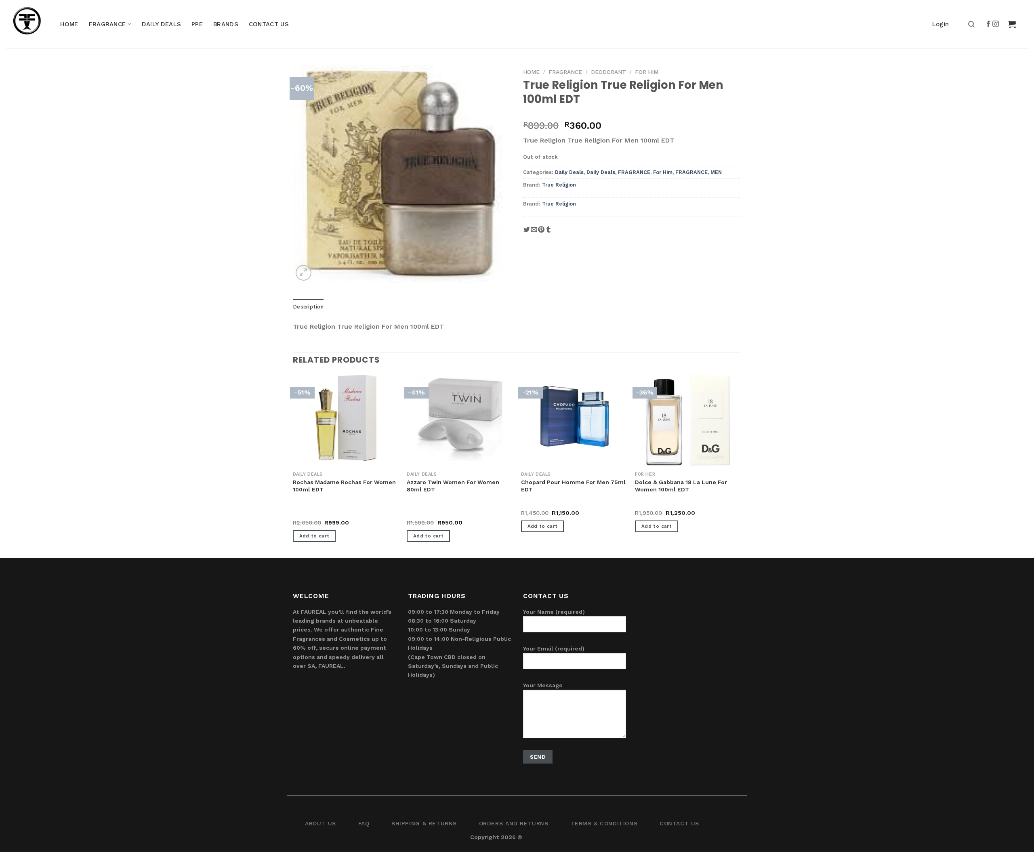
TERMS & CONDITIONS (603, 823)
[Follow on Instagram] (996, 24)
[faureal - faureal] (32, 24)
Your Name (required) (554, 612)
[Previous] (293, 465)
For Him (646, 72)
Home (531, 72)
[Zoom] (303, 273)
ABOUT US (320, 823)
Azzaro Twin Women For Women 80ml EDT (453, 486)
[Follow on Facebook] (988, 24)
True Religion (559, 185)
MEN (716, 172)
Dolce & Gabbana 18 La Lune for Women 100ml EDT (681, 486)
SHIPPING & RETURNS (424, 823)
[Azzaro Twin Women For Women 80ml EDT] (460, 418)
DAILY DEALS (161, 24)
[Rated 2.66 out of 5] (309, 513)
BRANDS (225, 24)
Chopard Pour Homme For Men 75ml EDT (573, 486)
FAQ (364, 823)
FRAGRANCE (107, 24)
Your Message (543, 685)
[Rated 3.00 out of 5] (423, 513)
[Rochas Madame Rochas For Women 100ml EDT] (346, 418)
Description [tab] (308, 307)
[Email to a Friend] (534, 232)
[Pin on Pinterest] (541, 232)
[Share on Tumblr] (548, 232)
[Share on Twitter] (526, 232)
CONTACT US (269, 24)
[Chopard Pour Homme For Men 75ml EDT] (574, 418)
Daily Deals (569, 172)
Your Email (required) (553, 648)
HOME (69, 24)
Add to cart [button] (314, 536)
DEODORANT (608, 72)
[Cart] (1012, 24)
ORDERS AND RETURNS (514, 823)
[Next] (741, 465)
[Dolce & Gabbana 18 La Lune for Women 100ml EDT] (688, 421)
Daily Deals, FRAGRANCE (618, 172)
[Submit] (970, 24)
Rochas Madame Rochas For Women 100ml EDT (344, 486)
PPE (197, 24)
